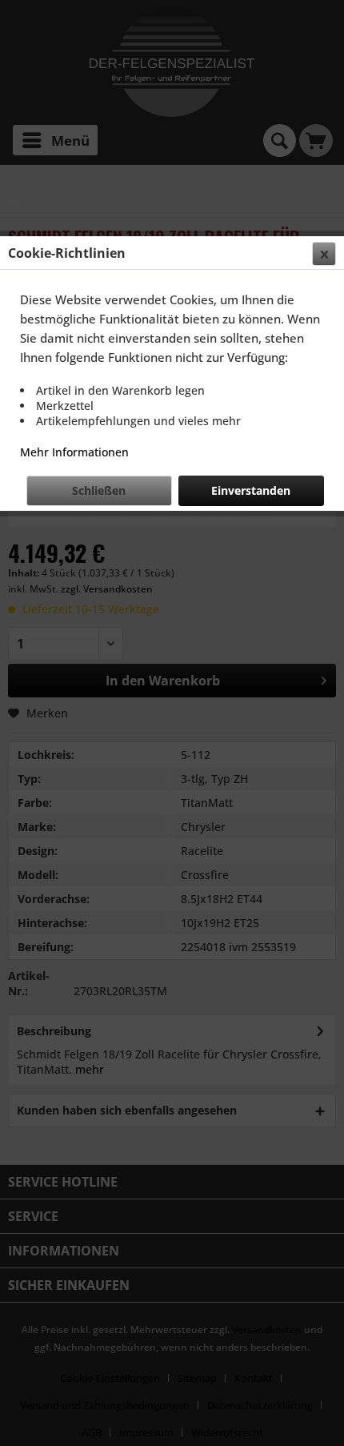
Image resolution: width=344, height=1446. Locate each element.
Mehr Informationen (74, 452)
